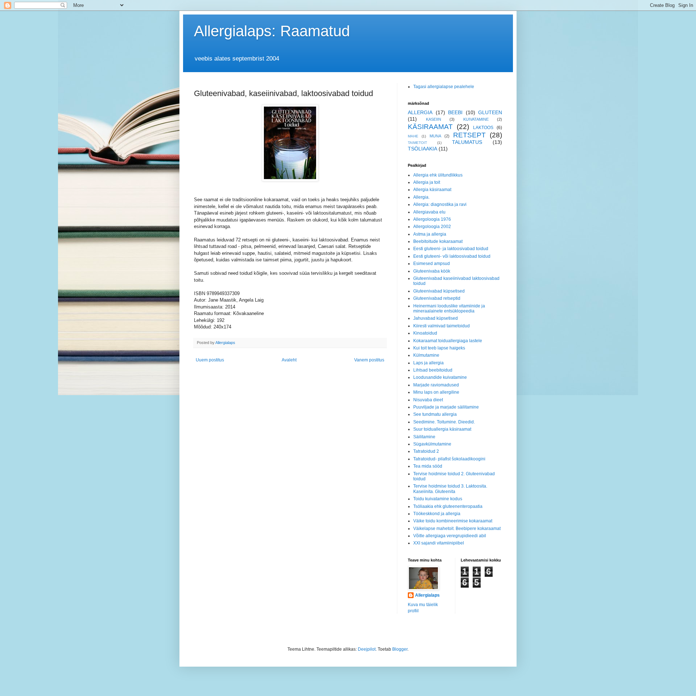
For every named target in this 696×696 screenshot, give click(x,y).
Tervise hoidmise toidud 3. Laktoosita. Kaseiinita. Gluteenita (450, 489)
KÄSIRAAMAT (430, 126)
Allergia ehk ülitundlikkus (438, 175)
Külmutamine (426, 355)
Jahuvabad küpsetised (435, 318)
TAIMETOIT (417, 143)
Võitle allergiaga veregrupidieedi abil (449, 535)
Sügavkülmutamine (432, 444)
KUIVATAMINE (476, 119)
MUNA (435, 136)
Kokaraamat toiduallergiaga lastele (447, 340)
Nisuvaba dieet (428, 399)
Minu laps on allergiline (436, 392)
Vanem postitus (369, 359)
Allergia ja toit (426, 182)
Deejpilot (367, 649)
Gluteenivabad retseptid (436, 298)
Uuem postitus (210, 359)
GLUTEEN (490, 112)
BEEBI (455, 112)
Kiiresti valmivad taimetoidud (441, 325)
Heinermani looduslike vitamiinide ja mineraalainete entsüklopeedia (449, 308)
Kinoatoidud (425, 333)
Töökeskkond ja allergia (436, 513)
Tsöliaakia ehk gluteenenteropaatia (447, 506)
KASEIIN (433, 119)
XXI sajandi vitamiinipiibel (438, 543)
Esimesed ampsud (431, 263)
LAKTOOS (483, 127)
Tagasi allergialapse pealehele (443, 86)
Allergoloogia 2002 (432, 226)
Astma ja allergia (429, 234)
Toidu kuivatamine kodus (437, 498)
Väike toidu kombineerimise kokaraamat (452, 520)
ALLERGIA (420, 112)
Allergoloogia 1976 (432, 219)
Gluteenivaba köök (431, 271)
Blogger (399, 649)
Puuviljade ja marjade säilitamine (446, 407)
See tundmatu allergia (435, 414)
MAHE (413, 136)
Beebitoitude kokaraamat (438, 241)
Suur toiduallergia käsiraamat (442, 429)
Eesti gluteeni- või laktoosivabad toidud (451, 256)
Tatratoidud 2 (426, 451)
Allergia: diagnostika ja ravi (440, 204)
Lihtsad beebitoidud (432, 370)
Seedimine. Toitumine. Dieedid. (444, 421)
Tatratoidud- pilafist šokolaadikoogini (449, 458)
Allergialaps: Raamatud (272, 31)
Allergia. (421, 197)
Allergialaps (427, 595)
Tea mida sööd (427, 466)
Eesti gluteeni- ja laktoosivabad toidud (450, 248)
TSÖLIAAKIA (422, 149)
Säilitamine (424, 436)
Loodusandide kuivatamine (440, 377)
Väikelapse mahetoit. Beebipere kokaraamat (457, 528)
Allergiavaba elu (429, 212)
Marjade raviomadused (436, 385)
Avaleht (289, 359)
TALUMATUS (467, 142)
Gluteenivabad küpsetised (439, 291)
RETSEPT (469, 135)
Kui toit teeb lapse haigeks (439, 348)
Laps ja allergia (428, 362)
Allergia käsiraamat (432, 189)
